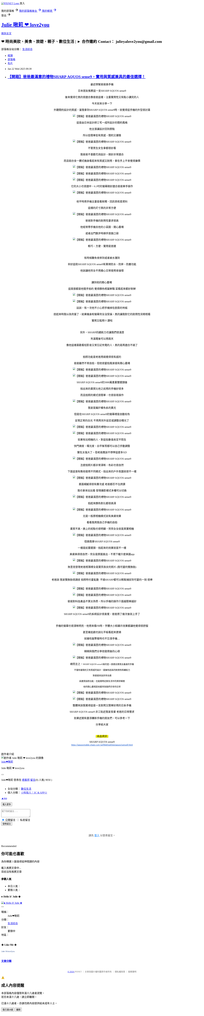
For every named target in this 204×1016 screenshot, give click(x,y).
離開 (18, 1010)
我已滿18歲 (8, 1010)
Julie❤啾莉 (7, 761)
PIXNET (78, 971)
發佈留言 (7, 824)
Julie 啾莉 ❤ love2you (25, 25)
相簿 (10, 55)
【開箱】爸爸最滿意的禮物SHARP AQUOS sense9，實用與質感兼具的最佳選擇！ (77, 77)
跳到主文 (6, 33)
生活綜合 (27, 49)
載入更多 (7, 804)
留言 (32, 780)
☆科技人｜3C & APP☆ (34, 792)
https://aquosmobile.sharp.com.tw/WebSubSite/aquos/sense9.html (102, 745)
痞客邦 (26, 780)
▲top (4, 798)
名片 (10, 63)
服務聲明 (132, 971)
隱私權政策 (120, 971)
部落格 (11, 59)
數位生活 (26, 788)
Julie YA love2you (8, 951)
